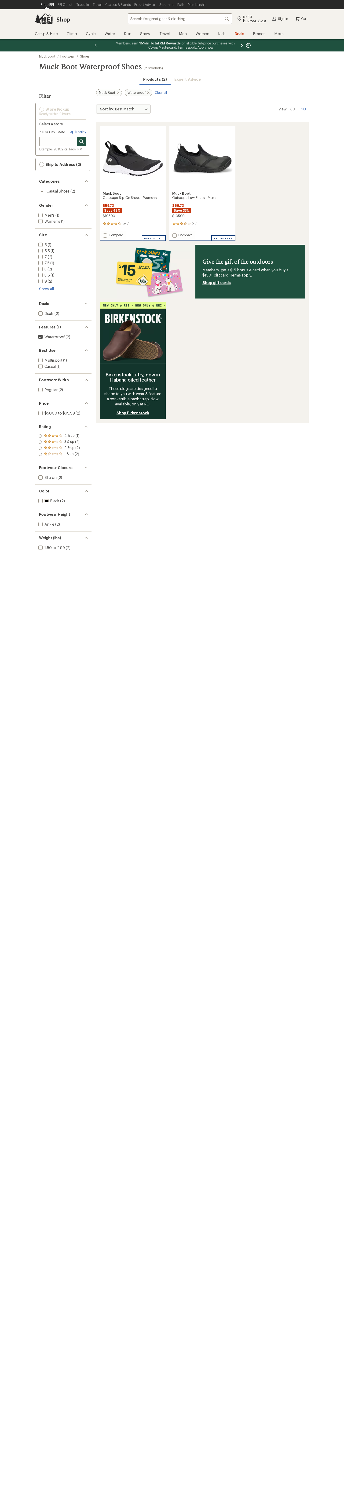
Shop (63, 19)
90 (303, 108)
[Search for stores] (81, 141)
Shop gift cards (216, 282)
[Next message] (242, 45)
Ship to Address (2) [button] (62, 164)
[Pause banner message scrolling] (248, 45)
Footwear (67, 56)
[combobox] (180, 18)
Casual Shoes (58, 191)
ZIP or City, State (52, 132)
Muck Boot (47, 56)
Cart (304, 19)
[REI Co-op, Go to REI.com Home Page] (44, 18)
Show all (46, 289)
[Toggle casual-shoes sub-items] (42, 191)
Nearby (80, 132)
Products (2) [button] (155, 79)
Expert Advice (187, 79)
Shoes (84, 56)
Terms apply (240, 275)
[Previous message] (96, 45)
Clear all (161, 93)
